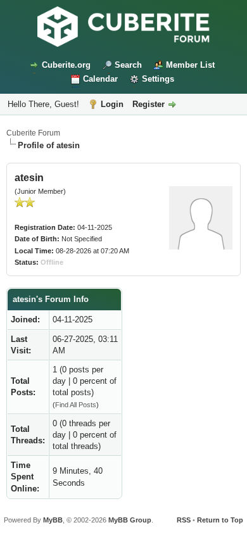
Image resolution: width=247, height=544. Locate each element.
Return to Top (220, 520)
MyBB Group (129, 520)
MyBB (53, 520)
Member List (190, 65)
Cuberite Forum (33, 133)
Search (128, 65)
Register (148, 104)
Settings (158, 79)
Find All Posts (75, 404)
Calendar (100, 79)
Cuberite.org (66, 65)
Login (112, 104)
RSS (184, 520)
